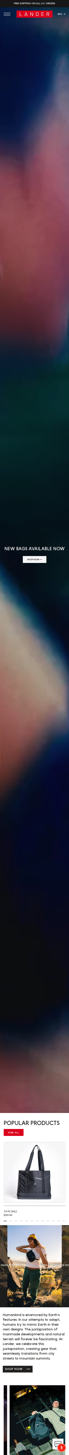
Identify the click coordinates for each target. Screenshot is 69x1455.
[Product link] (34, 1172)
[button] (8, 14)
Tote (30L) (10, 1211)
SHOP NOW (17, 1369)
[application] (58, 1444)
